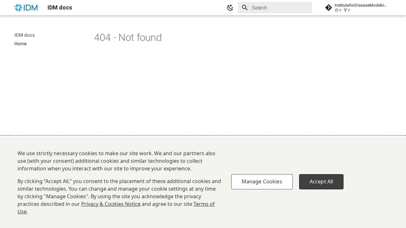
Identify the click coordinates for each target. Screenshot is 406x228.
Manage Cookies (262, 181)
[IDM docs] (26, 7)
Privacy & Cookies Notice (111, 203)
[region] (203, 182)
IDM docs (25, 35)
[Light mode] (230, 7)
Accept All (321, 181)
